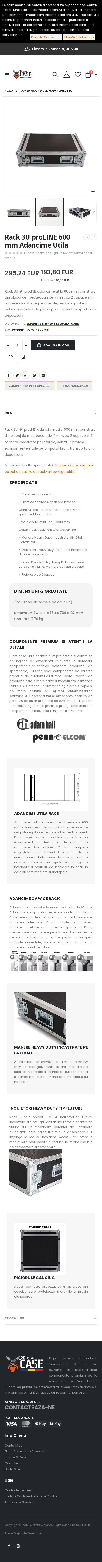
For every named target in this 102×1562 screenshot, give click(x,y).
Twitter (17, 375)
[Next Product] (94, 237)
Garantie (12, 1463)
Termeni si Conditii (19, 1502)
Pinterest (34, 375)
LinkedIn (26, 375)
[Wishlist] (78, 74)
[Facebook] (9, 1546)
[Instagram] (18, 1546)
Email (43, 375)
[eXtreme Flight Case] (21, 74)
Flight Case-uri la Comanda (26, 1451)
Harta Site (12, 1469)
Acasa (9, 90)
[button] (93, 192)
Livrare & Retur (16, 1457)
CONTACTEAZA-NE (30, 1407)
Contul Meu (13, 1445)
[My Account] (66, 74)
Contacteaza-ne (18, 1490)
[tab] (51, 413)
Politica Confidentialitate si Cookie (31, 1496)
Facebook (8, 375)
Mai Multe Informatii (79, 37)
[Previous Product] (86, 237)
